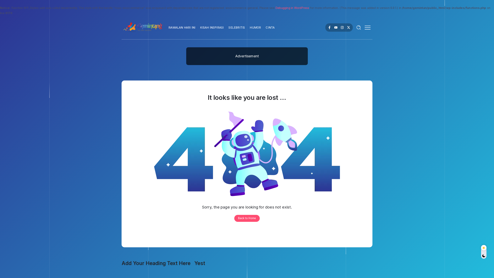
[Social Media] (329, 27)
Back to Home (247, 218)
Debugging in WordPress (292, 8)
